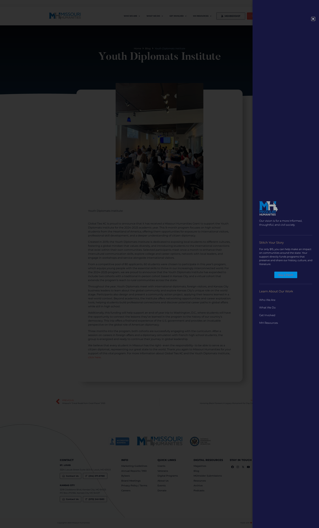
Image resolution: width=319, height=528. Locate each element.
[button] (313, 18)
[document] (159, 264)
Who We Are (267, 300)
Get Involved (267, 315)
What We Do (267, 307)
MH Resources (268, 322)
